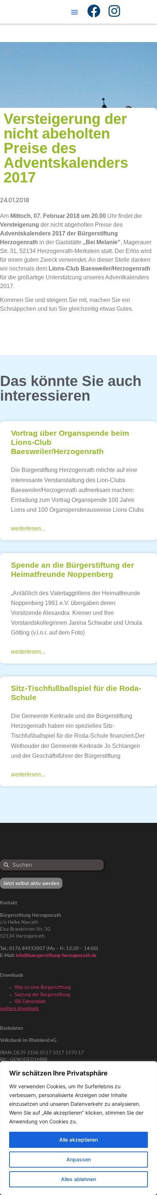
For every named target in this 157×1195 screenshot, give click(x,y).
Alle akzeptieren (78, 1140)
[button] (74, 12)
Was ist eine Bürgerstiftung (43, 987)
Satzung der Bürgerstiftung (42, 994)
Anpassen (78, 1159)
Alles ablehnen (78, 1179)
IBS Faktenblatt (30, 1001)
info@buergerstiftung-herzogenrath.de (56, 955)
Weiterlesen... (28, 528)
